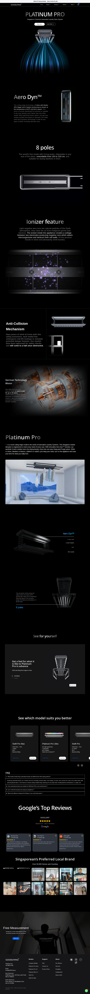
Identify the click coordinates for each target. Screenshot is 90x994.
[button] (84, 843)
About (72, 4)
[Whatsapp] (86, 990)
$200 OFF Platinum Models (40, 1)
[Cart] (78, 4)
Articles (64, 4)
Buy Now (32, 758)
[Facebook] (71, 959)
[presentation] (78, 765)
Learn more (15, 758)
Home (41, 4)
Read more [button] (10, 848)
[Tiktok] (76, 962)
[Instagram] (76, 959)
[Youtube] (80, 959)
